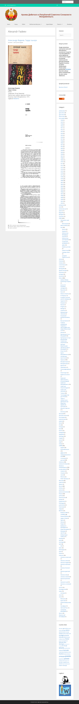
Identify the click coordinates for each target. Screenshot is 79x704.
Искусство (63, 351)
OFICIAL (61, 488)
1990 (62, 199)
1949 (62, 124)
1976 (62, 173)
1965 (62, 152)
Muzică (60, 486)
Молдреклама (64, 363)
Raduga (62, 308)
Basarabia (63, 290)
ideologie (61, 644)
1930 (62, 120)
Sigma (62, 520)
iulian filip (66, 648)
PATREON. (68, 69)
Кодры (62, 524)
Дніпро (62, 332)
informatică (66, 644)
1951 (62, 127)
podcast (61, 490)
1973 (62, 167)
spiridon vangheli (63, 662)
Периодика (64, 367)
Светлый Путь (64, 608)
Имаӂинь (69, 24)
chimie (60, 259)
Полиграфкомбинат (66, 369)
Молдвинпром (64, 361)
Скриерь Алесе (66, 252)
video (60, 591)
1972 (62, 165)
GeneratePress (45, 702)
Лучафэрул (63, 606)
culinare (61, 266)
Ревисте (59, 24)
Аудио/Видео (49, 24)
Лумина (63, 359)
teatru (60, 548)
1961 (62, 144)
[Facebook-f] (57, 5)
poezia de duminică (64, 492)
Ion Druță (64, 645)
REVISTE (61, 510)
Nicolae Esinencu (67, 654)
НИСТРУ (63, 533)
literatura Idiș (64, 575)
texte (60, 551)
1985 (62, 190)
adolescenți (62, 111)
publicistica (61, 660)
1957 (62, 139)
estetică (61, 421)
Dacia (62, 292)
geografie (60, 640)
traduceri (61, 555)
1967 (62, 156)
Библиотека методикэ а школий (65, 234)
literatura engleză (65, 562)
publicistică (62, 505)
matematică (61, 652)
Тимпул (63, 393)
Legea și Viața (64, 518)
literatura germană (65, 571)
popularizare (62, 497)
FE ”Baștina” (63, 295)
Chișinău (61, 261)
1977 (62, 175)
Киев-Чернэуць (64, 478)
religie (60, 509)
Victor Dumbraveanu (66, 663)
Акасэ (8, 24)
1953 (62, 131)
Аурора (64, 231)
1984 (62, 188)
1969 (62, 160)
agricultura (61, 112)
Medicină (66, 652)
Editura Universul (65, 293)
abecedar (60, 628)
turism (60, 587)
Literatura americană (66, 557)
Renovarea (63, 598)
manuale (66, 650)
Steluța (62, 522)
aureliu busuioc (62, 632)
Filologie (61, 426)
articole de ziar (62, 209)
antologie (63, 630)
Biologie (61, 214)
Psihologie (61, 503)
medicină (61, 482)
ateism (60, 210)
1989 (62, 197)
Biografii (61, 212)
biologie (67, 632)
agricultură (61, 114)
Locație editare (62, 469)
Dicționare (61, 272)
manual (61, 650)
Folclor (60, 430)
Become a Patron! (63, 87)
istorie (60, 440)
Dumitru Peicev (20, 226)
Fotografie (61, 432)
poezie (68, 656)
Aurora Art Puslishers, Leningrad (63, 286)
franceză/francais (65, 449)
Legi (60, 442)
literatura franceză (65, 568)
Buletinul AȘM (64, 512)
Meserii (61, 484)
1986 (62, 192)
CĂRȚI (10, 225)
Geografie (61, 434)
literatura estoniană (65, 564)
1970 (62, 161)
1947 (62, 122)
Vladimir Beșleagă (63, 665)
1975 (62, 171)
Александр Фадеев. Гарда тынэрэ (22, 40)
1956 (62, 137)
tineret (60, 553)
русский (63, 460)
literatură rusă (64, 582)
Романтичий (65, 250)
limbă (60, 443)
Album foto (61, 116)
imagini (61, 438)
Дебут (63, 245)
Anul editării (62, 118)
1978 (62, 176)
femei (60, 423)
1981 (62, 182)
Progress (63, 306)
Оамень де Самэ (66, 247)
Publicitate (61, 507)
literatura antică (64, 560)
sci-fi (68, 660)
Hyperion (63, 301)
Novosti (62, 304)
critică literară (62, 265)
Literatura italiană (65, 576)
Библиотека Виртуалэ (35, 24)
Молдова (63, 531)
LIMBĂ (60, 445)
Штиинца (63, 411)
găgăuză (63, 453)
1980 (62, 180)
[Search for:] (67, 1)
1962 (62, 146)
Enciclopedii (62, 417)
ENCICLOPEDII (64, 225)
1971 (62, 163)
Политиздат (64, 372)
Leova (62, 475)
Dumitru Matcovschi (67, 633)
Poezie (60, 493)
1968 (62, 158)
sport (60, 544)
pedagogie (62, 656)
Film (60, 425)
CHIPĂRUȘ (63, 514)
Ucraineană (63, 458)
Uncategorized (62, 589)
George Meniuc (65, 640)
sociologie (61, 542)
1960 (62, 143)
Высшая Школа (64, 321)
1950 (62, 126)
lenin (69, 648)
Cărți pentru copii (65, 220)
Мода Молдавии (65, 529)
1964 (62, 150)
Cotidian (61, 263)
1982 (62, 184)
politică (61, 495)
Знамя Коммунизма (66, 602)
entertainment (62, 419)
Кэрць (16, 24)
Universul (63, 310)
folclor (67, 639)
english (62, 447)
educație (61, 413)
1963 (62, 148)
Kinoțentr (63, 303)
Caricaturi (61, 216)
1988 (62, 195)
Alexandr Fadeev (12, 226)
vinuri (60, 595)
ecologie (61, 274)
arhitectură (61, 205)
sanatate (61, 538)
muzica (61, 654)
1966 (62, 154)
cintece (61, 633)
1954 (62, 133)
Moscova (63, 476)
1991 (62, 201)
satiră (60, 540)
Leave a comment (13, 228)
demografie (62, 268)
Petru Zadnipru (26, 226)
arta (60, 207)
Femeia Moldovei (65, 516)
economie (61, 276)
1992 (62, 203)
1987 (62, 193)
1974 (62, 169)
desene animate (63, 270)
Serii (62, 227)
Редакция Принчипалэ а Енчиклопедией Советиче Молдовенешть (65, 381)
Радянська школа (65, 374)
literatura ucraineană (66, 584)
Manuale (61, 480)
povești (60, 499)
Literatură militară (63, 464)
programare (62, 501)
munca (69, 652)
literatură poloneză (65, 578)
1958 (62, 141)
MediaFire (16, 98)
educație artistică (63, 415)
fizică (60, 428)
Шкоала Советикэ (65, 408)
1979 (62, 178)
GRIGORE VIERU (62, 642)
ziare (60, 597)
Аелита (64, 229)
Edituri (23, 24)
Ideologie (61, 436)
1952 (62, 129)
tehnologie (61, 549)
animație (63, 593)
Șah (61, 546)
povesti (66, 659)
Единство (63, 600)
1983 (62, 186)
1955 (62, 135)
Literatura (14, 225)
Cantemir (63, 471)
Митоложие (65, 223)
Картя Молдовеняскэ (21, 225)
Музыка (63, 365)
